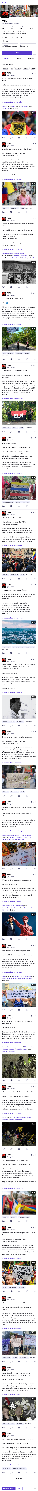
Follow (17, 53)
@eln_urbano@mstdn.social (9, 23)
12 (12, 28)
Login (19, 1488)
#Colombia (5, 68)
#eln (12, 68)
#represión (26, 68)
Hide (33, 113)
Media (19, 58)
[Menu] (34, 53)
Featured (31, 58)
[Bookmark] (27, 137)
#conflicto (18, 68)
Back (6, 2)
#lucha (33, 68)
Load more (19, 1478)
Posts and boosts (7, 64)
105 (3, 28)
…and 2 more (5, 356)
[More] (35, 137)
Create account (8, 1488)
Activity (6, 58)
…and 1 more (28, 208)
